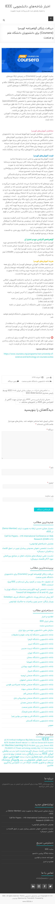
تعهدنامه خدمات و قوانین (44, 857)
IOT (3, 745)
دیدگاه (50, 429)
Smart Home (48, 748)
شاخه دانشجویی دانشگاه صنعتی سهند (37, 689)
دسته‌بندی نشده (46, 625)
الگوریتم (29, 751)
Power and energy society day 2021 (30, 748)
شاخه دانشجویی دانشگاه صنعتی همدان (36, 702)
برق (40, 754)
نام (51, 467)
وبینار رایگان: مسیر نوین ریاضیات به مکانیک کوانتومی (31, 601)
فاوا (9, 754)
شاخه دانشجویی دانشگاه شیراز (40, 671)
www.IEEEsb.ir (28, 902)
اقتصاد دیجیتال (38, 751)
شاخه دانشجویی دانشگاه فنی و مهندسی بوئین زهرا (32, 716)
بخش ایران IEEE (46, 621)
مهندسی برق (11, 757)
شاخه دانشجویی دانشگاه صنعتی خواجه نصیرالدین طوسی (29, 684)
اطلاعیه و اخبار (47, 616)
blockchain (37, 740)
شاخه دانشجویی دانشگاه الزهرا (40, 639)
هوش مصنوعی (34, 760)
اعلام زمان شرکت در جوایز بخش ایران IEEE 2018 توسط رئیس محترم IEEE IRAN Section (28, 392)
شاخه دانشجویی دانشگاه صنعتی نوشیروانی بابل (33, 698)
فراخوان (5, 754)
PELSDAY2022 (10, 748)
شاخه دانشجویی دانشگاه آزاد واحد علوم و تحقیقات (32, 634)
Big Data (29, 740)
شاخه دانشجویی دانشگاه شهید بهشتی (37, 666)
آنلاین (46, 751)
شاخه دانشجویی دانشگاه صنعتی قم (38, 693)
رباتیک (24, 754)
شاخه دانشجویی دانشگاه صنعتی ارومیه (37, 675)
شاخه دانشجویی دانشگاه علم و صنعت (36, 381)
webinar (50, 751)
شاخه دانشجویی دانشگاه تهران (40, 652)
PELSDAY (32, 745)
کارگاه (28, 762)
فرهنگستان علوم (45, 756)
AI (8, 740)
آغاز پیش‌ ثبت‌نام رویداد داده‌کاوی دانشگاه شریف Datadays (28, 597)
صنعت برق (16, 754)
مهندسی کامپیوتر (47, 760)
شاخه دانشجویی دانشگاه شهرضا (40, 662)
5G (5, 740)
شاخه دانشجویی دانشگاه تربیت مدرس (37, 648)
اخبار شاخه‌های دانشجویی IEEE (27, 6)
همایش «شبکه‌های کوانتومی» (41, 543)
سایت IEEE (49, 849)
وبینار (15, 759)
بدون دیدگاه (12, 381)
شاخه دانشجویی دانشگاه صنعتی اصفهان (36, 680)
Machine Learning (14, 745)
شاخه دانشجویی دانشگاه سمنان (40, 657)
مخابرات (28, 757)
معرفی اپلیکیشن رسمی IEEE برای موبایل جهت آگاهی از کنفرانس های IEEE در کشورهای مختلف (29, 401)
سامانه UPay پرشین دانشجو (42, 853)
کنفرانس (15, 762)
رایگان (30, 754)
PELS (26, 745)
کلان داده (23, 763)
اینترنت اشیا (20, 751)
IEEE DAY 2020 (26, 743)
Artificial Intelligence (17, 740)
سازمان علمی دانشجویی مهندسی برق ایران (35, 630)
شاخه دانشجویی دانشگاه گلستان (39, 720)
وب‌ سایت (49, 496)
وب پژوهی (22, 760)
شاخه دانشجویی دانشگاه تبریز (40, 643)
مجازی (34, 757)
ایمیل (50, 482)
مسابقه (22, 757)
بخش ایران (12, 751)
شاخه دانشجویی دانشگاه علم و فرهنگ (37, 711)
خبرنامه (36, 754)
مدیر (48, 377)
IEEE (45, 739)
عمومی (50, 725)
